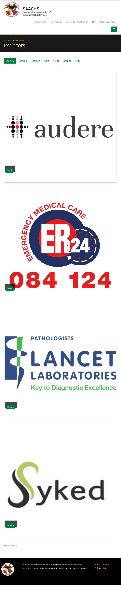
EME (77, 60)
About (106, 564)
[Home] (29, 9)
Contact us (56, 21)
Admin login (40, 21)
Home (7, 40)
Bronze (67, 60)
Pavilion (23, 60)
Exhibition (18, 40)
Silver (56, 60)
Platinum (35, 60)
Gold (46, 60)
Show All (10, 60)
